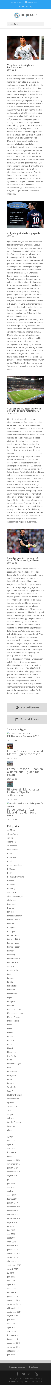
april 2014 (11, 1327)
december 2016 (13, 1206)
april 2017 (11, 1191)
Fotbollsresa (12, 962)
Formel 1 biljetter (14, 939)
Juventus (10, 978)
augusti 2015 (12, 1269)
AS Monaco (12, 845)
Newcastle (11, 1052)
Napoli (10, 1048)
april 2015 (11, 1284)
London (10, 1005)
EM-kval (10, 912)
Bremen (10, 880)
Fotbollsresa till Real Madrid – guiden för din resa (23, 812)
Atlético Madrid (13, 849)
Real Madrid (12, 1071)
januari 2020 (12, 1168)
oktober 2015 (13, 1261)
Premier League (14, 1063)
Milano (10, 1032)
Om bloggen (34, 1367)
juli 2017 (10, 1179)
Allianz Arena (12, 834)
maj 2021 (11, 1140)
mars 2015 (11, 1288)
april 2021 (11, 1144)
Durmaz (10, 908)
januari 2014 (12, 1339)
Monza (10, 1036)
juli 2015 (10, 1273)
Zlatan (10, 1130)
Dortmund (11, 904)
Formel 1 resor (30, 719)
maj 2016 (11, 1234)
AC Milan (11, 830)
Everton (10, 923)
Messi (9, 1024)
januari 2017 (12, 1203)
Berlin (9, 873)
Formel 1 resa (13, 943)
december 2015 (13, 1253)
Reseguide (11, 1075)
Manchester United (15, 1013)
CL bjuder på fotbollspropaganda (23, 233)
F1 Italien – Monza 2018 (23, 736)
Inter (9, 974)
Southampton (13, 1098)
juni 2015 (11, 1277)
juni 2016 (11, 1230)
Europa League (13, 919)
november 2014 (14, 1304)
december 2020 (13, 1160)
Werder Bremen (14, 1122)
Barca (9, 853)
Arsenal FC (11, 842)
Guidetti (10, 966)
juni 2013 (11, 1354)
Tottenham (12, 1106)
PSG (9, 1067)
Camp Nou (11, 892)
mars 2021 (11, 1148)
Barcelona (11, 857)
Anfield (10, 838)
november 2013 (14, 1347)
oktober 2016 (13, 1214)
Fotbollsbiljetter (13, 958)
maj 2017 (11, 1187)
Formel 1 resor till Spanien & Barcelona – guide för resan (25, 772)
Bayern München (14, 865)
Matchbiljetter (13, 1021)
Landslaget (11, 986)
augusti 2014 (12, 1315)
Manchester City (14, 1009)
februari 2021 (12, 1152)
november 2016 (14, 1210)
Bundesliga (11, 888)
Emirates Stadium (14, 915)
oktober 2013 (13, 1351)
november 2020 (14, 1164)
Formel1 (10, 951)
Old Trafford (12, 1056)
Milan (9, 1028)
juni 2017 (11, 1183)
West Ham (11, 1126)
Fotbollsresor (29, 707)
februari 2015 (12, 1292)
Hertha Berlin (12, 970)
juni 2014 (11, 1319)
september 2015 (14, 1265)
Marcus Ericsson (14, 1017)
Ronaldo (10, 1083)
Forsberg (11, 954)
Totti (9, 1110)
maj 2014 (11, 1323)
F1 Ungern (11, 931)
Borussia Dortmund (15, 877)
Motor (10, 1044)
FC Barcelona (13, 935)
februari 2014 (12, 1335)
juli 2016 (10, 1226)
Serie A (10, 1091)
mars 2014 (11, 1331)
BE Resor (11, 869)
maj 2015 (11, 1280)
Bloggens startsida (17, 1367)
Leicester (11, 989)
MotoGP (10, 1040)
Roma (9, 1079)
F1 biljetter (11, 927)
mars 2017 (11, 1195)
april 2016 (11, 1238)
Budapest (11, 884)
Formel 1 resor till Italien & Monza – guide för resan (25, 752)
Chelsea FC (12, 900)
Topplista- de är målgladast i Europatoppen (21, 66)
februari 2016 (12, 1245)
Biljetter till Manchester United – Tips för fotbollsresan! (23, 792)
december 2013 (13, 1343)
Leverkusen (12, 993)
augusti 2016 (12, 1222)
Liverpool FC (12, 1001)
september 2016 (14, 1218)
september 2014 (14, 1312)
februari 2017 (12, 1199)
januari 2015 (12, 1296)
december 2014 (13, 1300)
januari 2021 (12, 1156)
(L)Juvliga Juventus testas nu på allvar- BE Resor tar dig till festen (23, 559)
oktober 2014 (13, 1308)
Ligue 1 (10, 997)
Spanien (10, 1102)
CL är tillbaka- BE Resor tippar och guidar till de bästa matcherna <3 (24, 409)
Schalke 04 (11, 1087)
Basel (9, 861)
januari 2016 (12, 1249)
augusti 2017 (12, 1175)
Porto (9, 1059)
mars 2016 (11, 1241)
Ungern (10, 1114)
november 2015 (14, 1257)
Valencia (10, 1118)
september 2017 (14, 1171)
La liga (10, 982)
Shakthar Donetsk (14, 1095)
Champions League (15, 896)
